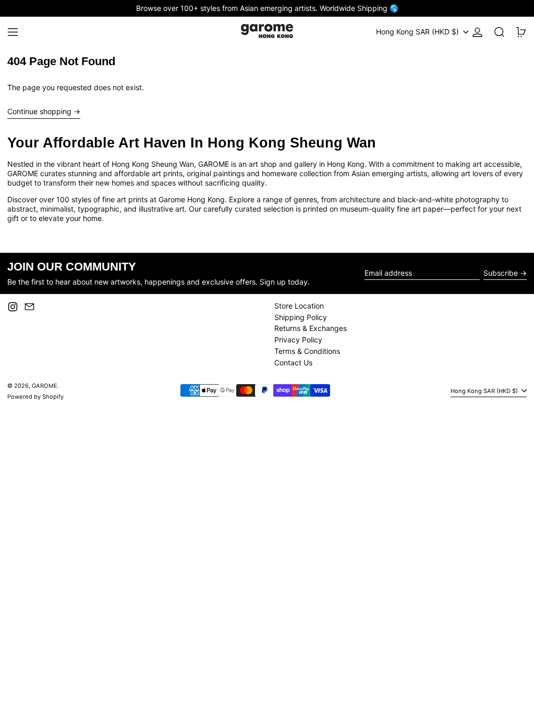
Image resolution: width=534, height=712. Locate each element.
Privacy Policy (298, 339)
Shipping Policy (300, 317)
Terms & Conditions (307, 351)
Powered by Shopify (35, 396)
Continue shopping (39, 111)
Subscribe (500, 272)
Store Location (299, 305)
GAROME (44, 385)
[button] (499, 32)
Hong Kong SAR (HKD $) (418, 31)
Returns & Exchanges (310, 328)
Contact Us (293, 362)
